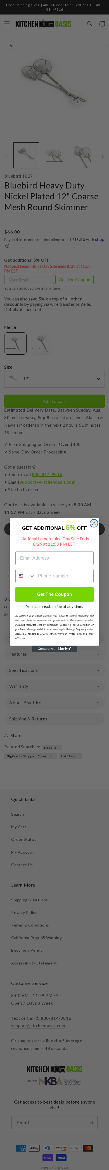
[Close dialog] (94, 523)
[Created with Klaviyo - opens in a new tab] (54, 649)
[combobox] (25, 576)
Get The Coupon (54, 594)
